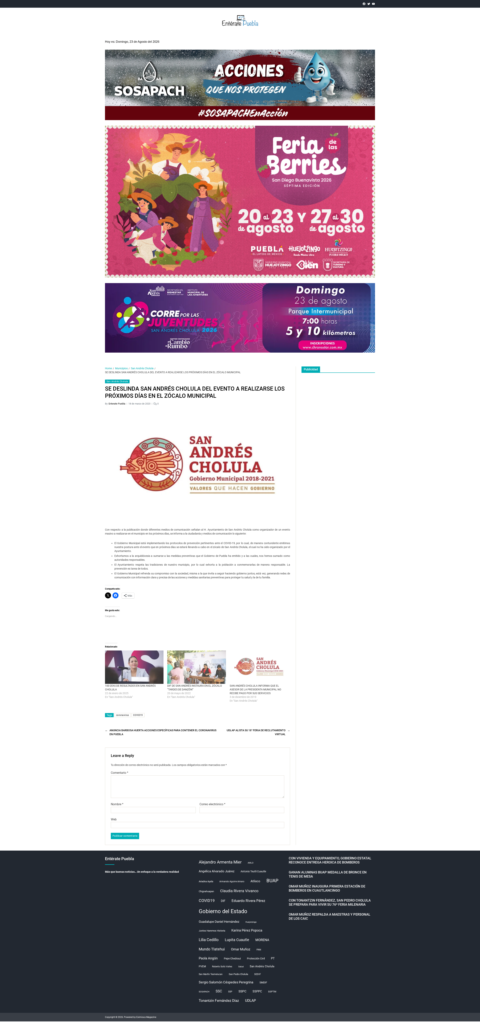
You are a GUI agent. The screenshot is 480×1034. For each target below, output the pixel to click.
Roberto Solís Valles (222, 966)
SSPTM (272, 991)
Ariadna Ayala (206, 881)
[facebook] (364, 3)
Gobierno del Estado (223, 911)
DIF (223, 901)
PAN (258, 949)
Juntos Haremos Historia (212, 930)
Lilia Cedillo (209, 939)
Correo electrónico (212, 804)
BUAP (272, 880)
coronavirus (122, 715)
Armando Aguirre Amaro (231, 881)
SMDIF (263, 982)
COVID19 (138, 715)
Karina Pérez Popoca (246, 930)
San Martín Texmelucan (211, 974)
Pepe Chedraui (232, 958)
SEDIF (257, 974)
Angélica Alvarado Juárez (216, 871)
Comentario (119, 773)
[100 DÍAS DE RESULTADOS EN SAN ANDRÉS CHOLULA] (134, 667)
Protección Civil (256, 958)
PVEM (202, 966)
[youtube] (373, 3)
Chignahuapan (206, 891)
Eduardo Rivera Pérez (248, 901)
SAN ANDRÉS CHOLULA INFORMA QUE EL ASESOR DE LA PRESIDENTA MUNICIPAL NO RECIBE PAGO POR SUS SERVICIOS (255, 689)
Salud (241, 966)
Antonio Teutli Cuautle (253, 871)
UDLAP (250, 1000)
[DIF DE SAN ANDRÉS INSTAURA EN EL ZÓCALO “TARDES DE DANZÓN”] (196, 667)
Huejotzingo (250, 922)
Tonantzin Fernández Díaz (219, 1000)
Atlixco (255, 881)
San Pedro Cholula (238, 974)
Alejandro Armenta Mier (220, 862)
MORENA (262, 940)
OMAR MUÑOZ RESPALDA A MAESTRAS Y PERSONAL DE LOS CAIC (329, 916)
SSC (219, 991)
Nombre (117, 804)
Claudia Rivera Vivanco (239, 891)
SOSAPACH (204, 992)
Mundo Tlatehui (212, 949)
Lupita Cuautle (237, 940)
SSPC (242, 991)
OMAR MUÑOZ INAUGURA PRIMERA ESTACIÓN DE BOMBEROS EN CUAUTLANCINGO (327, 888)
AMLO (251, 863)
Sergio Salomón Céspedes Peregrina (226, 982)
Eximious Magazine (146, 1017)
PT (273, 958)
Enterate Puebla (117, 403)
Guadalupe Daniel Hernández (219, 921)
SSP (230, 991)
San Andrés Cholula (117, 381)
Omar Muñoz (240, 949)
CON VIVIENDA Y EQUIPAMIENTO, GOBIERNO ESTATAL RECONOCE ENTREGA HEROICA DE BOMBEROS (330, 860)
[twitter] (368, 3)
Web (114, 819)
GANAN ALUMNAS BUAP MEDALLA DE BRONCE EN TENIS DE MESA (328, 874)
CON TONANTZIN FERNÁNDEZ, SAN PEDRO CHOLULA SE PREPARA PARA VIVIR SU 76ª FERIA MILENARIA (330, 902)
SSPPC (257, 991)
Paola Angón (208, 958)
